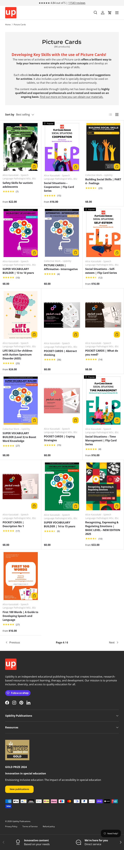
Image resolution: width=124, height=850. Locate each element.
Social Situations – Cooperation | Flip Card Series (59, 187)
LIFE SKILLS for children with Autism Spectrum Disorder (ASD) (17, 354)
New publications (19, 789)
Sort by (9, 114)
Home (8, 24)
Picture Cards (20, 24)
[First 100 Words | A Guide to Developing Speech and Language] (21, 576)
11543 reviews (76, 3)
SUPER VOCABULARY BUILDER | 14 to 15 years (59, 524)
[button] (109, 12)
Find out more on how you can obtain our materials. (71, 97)
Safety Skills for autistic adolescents (18, 185)
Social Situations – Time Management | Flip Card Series (101, 440)
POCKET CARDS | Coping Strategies (59, 438)
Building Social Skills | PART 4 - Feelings (103, 181)
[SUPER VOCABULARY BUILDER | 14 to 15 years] (62, 486)
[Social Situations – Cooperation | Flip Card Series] (62, 147)
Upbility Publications (21, 821)
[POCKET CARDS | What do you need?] (103, 315)
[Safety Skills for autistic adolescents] (21, 147)
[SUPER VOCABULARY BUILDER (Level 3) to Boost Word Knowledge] (21, 401)
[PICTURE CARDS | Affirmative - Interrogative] (62, 233)
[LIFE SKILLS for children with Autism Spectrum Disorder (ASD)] (21, 315)
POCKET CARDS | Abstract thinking (60, 353)
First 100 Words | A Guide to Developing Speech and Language (20, 616)
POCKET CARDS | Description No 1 (13, 524)
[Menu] (116, 12)
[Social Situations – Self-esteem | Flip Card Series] (103, 233)
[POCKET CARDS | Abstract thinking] (62, 315)
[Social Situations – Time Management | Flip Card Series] (103, 401)
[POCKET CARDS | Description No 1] (21, 486)
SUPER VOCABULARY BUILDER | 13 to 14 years (18, 271)
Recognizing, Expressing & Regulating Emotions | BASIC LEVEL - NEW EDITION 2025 (102, 528)
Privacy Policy (11, 826)
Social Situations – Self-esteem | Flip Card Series (101, 271)
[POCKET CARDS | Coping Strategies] (62, 400)
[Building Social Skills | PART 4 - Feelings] (103, 147)
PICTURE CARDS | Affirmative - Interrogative (61, 267)
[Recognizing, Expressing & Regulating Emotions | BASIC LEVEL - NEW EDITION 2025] (103, 486)
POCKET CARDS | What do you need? (101, 352)
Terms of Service (30, 826)
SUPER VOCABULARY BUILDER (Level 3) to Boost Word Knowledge (19, 437)
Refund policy (49, 826)
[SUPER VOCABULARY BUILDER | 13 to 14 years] (21, 233)
